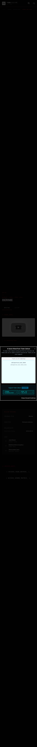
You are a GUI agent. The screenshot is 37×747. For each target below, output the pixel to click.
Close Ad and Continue (28, 398)
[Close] (35, 348)
